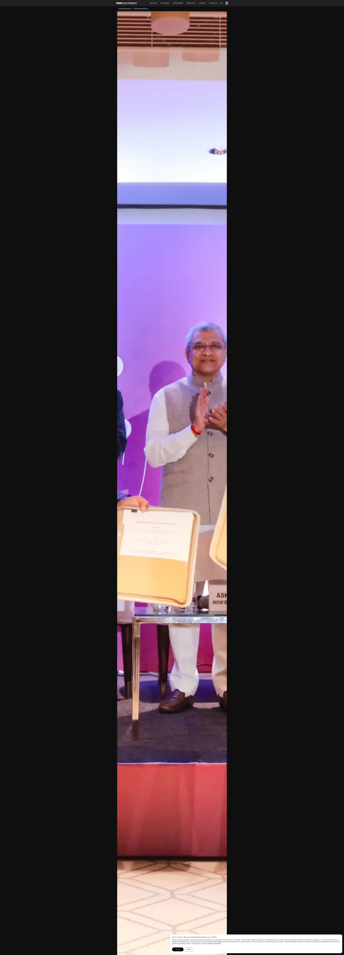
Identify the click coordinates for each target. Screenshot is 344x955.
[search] (221, 3)
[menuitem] (191, 3)
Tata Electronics (124, 9)
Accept (178, 949)
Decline (189, 949)
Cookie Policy (217, 943)
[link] (126, 3)
